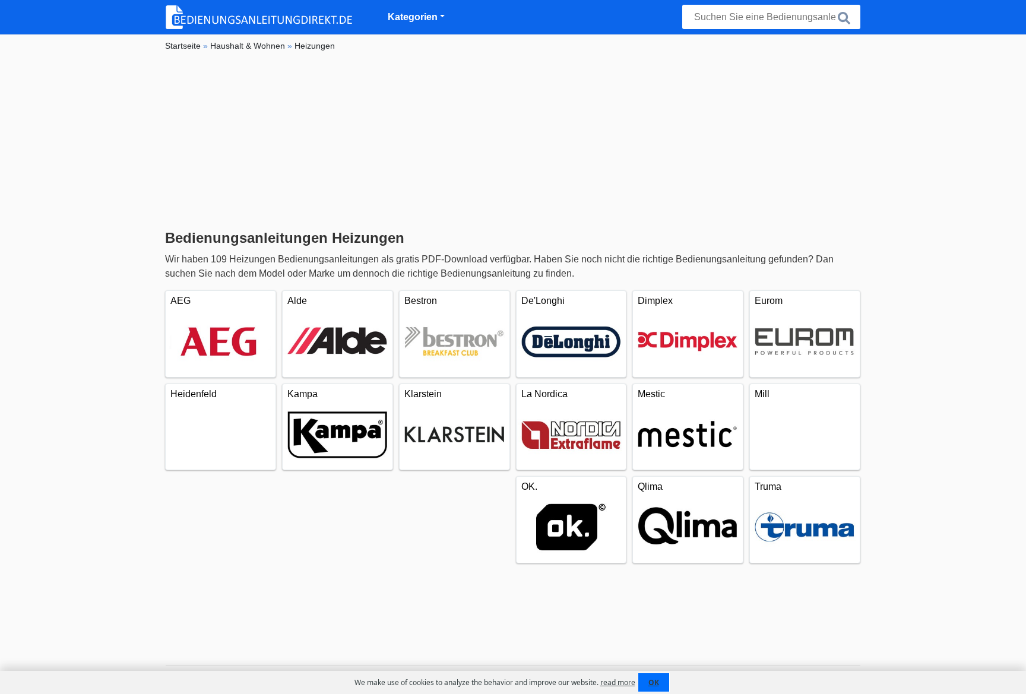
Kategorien (413, 17)
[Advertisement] (512, 141)
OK (653, 682)
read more (617, 682)
